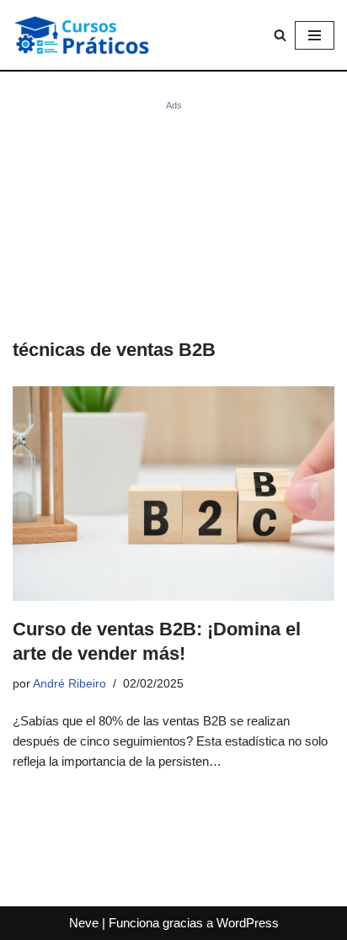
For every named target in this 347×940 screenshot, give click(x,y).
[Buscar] (280, 35)
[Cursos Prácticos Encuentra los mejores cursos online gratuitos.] (97, 35)
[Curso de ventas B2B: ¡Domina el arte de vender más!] (173, 493)
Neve (84, 923)
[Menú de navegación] (314, 35)
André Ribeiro (69, 683)
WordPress (247, 923)
